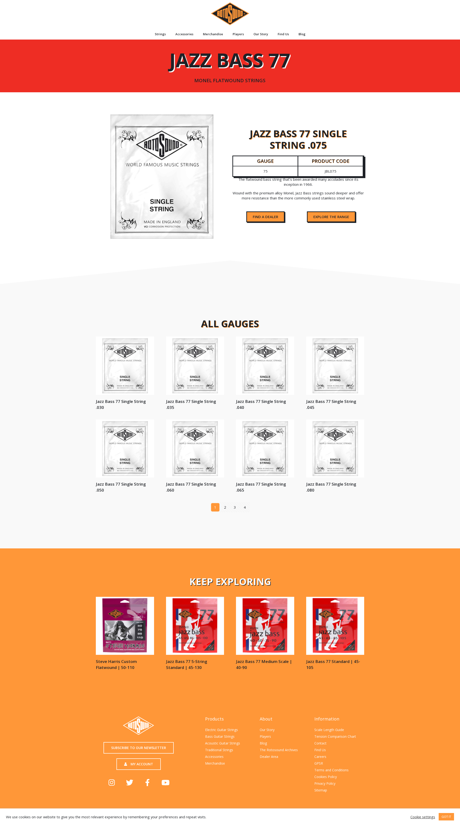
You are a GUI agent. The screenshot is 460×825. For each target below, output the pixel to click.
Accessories (184, 34)
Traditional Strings (219, 750)
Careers (320, 756)
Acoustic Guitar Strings (222, 743)
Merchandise (213, 34)
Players (238, 34)
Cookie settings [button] (422, 817)
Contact (320, 743)
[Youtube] (165, 782)
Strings (160, 34)
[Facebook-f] (147, 782)
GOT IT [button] (446, 816)
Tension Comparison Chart (335, 736)
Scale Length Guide (329, 729)
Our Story (260, 34)
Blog (302, 34)
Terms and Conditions (331, 770)
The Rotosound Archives (279, 750)
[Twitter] (130, 782)
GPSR (318, 763)
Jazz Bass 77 (229, 65)
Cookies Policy (325, 776)
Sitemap (320, 790)
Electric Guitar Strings (221, 729)
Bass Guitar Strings (220, 736)
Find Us (283, 34)
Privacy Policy (324, 783)
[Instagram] (112, 782)
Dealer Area (269, 756)
